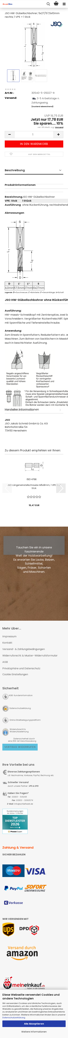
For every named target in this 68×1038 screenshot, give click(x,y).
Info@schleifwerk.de (23, 804)
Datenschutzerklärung (13, 1017)
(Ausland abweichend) (42, 106)
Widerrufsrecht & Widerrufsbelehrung (19, 730)
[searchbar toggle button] (48, 4)
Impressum (9, 636)
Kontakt (7, 642)
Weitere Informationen (34, 1031)
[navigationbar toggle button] (64, 4)
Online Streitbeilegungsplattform (25, 720)
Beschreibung (15, 170)
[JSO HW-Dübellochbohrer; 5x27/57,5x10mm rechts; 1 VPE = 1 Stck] (34, 45)
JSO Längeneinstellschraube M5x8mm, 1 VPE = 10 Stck (34, 486)
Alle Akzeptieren (34, 1023)
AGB (5, 662)
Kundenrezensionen (34, 188)
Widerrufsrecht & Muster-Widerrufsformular (30, 655)
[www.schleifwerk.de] (6, 4)
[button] (9, 134)
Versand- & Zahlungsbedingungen (23, 649)
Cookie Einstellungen (15, 674)
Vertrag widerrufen (20, 747)
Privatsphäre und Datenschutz (21, 668)
